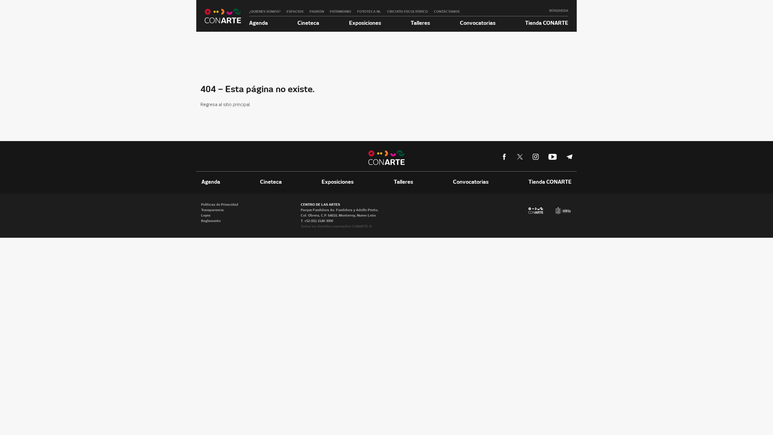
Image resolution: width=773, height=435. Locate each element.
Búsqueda (558, 10)
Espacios (295, 11)
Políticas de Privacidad (219, 204)
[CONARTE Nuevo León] (223, 15)
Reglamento (211, 221)
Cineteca (308, 23)
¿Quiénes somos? (265, 11)
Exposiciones (365, 23)
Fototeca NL (369, 11)
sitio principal (236, 105)
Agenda (258, 23)
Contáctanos (447, 11)
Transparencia (212, 210)
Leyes (205, 215)
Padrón (317, 11)
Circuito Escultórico (407, 11)
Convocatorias (478, 23)
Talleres (420, 23)
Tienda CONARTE (546, 23)
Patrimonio (340, 11)
